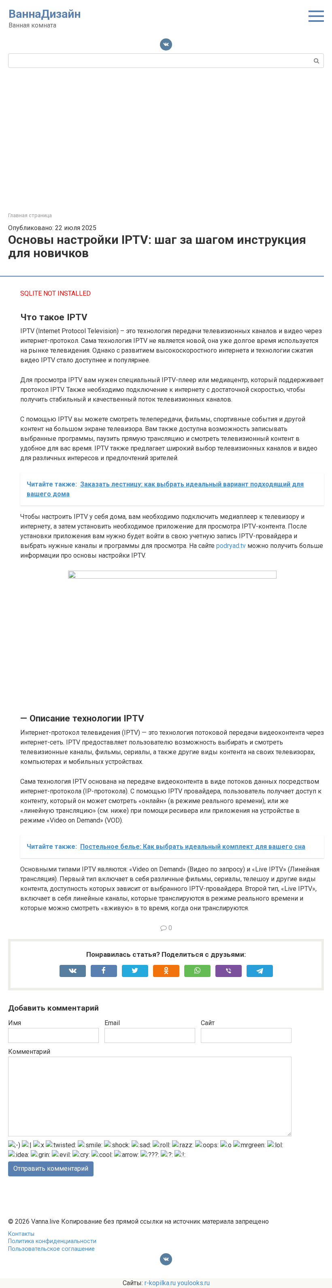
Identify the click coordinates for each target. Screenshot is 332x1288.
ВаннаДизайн (45, 14)
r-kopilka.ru (160, 1283)
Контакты (21, 1234)
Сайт (208, 1023)
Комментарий (29, 1051)
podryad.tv (231, 546)
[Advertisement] (166, 138)
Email (112, 1023)
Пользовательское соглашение (51, 1249)
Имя (14, 1023)
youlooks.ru (193, 1283)
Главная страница (30, 215)
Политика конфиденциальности (52, 1241)
